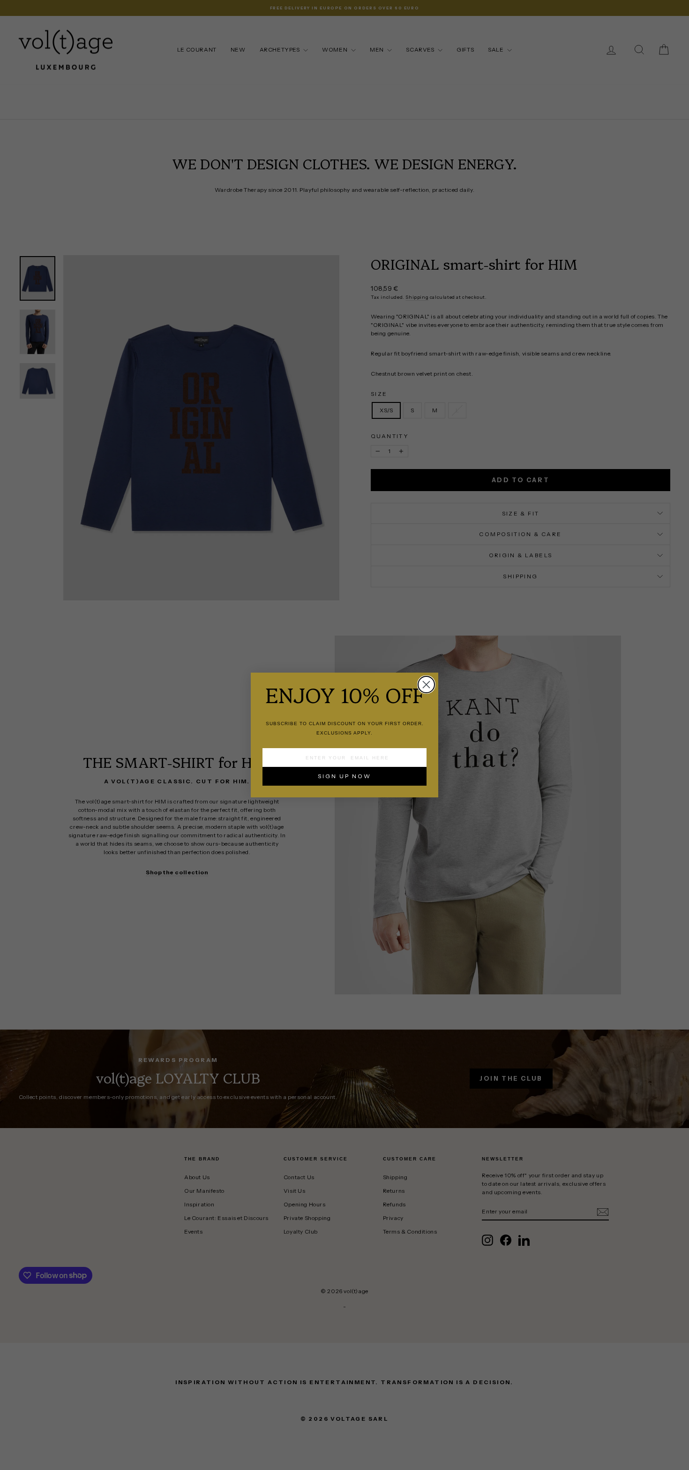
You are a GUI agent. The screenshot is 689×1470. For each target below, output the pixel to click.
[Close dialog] (426, 684)
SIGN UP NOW (344, 776)
